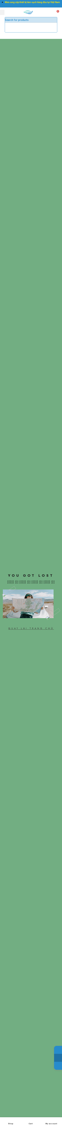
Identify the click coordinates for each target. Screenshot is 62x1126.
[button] (2, 12)
